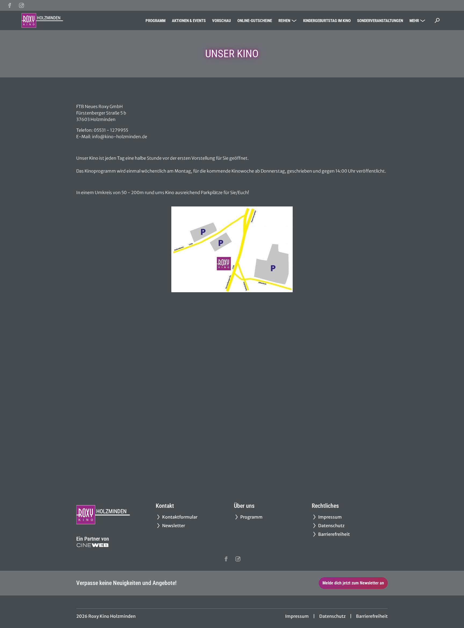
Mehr (414, 20)
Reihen (284, 20)
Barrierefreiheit (372, 616)
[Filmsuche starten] (437, 20)
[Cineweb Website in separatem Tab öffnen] (92, 545)
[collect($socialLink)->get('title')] (9, 5)
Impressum (297, 616)
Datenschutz (332, 616)
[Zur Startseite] (59, 20)
